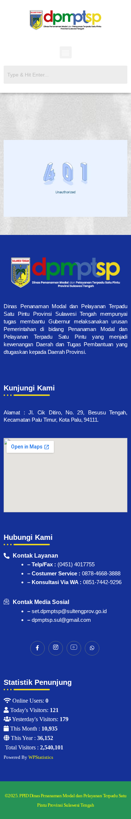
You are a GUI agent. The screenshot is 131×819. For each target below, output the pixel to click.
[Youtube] (74, 648)
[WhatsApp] (92, 648)
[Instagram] (55, 648)
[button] (66, 52)
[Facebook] (37, 648)
